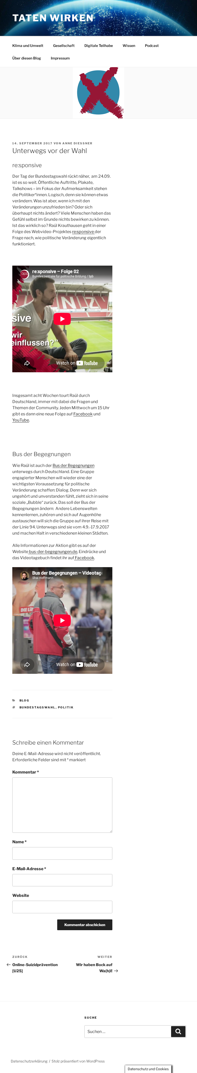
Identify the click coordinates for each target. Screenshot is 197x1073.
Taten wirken (53, 18)
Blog (24, 700)
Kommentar (25, 772)
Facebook (83, 414)
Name (19, 841)
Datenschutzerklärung (29, 1061)
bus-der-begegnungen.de (52, 551)
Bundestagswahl (37, 707)
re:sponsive (83, 231)
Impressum (60, 58)
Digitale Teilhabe (98, 45)
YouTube (20, 420)
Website (20, 895)
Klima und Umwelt (27, 45)
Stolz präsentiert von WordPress (78, 1061)
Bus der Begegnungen (73, 465)
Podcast (152, 45)
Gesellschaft (64, 45)
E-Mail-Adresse (29, 868)
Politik (66, 707)
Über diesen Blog (26, 58)
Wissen (129, 45)
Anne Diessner (77, 143)
